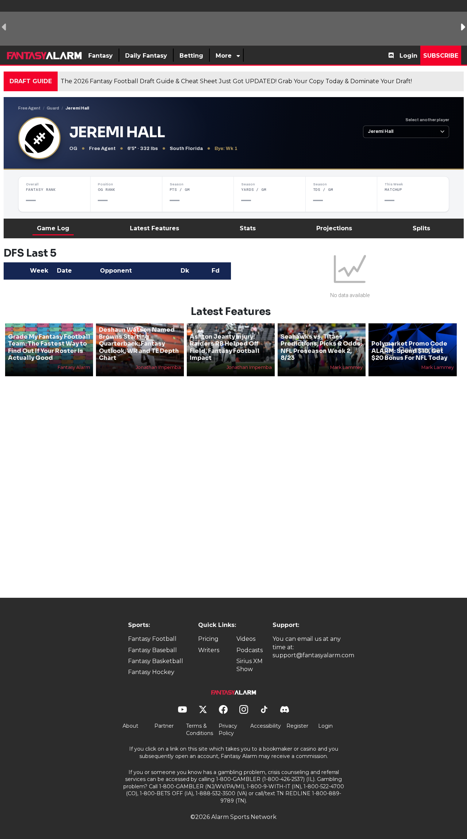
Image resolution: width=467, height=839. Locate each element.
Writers (208, 650)
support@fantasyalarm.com (313, 655)
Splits (421, 228)
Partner (164, 726)
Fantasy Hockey (151, 672)
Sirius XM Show (249, 665)
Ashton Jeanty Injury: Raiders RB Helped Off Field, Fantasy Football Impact (224, 347)
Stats (248, 228)
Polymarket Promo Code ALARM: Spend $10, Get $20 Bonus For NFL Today (409, 350)
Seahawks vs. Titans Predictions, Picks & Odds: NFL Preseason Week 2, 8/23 (321, 347)
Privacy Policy (228, 729)
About (130, 726)
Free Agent (29, 108)
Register (297, 726)
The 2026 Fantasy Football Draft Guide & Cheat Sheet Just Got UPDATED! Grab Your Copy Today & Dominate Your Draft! (236, 81)
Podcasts (249, 650)
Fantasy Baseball (152, 650)
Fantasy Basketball (155, 661)
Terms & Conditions (199, 729)
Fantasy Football (152, 638)
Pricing (208, 638)
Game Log (53, 228)
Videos (245, 638)
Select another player (427, 120)
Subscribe (440, 55)
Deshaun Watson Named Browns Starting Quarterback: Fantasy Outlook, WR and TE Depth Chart (139, 344)
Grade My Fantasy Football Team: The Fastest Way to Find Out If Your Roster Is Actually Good (49, 347)
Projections (334, 228)
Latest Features (154, 228)
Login (408, 55)
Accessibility (265, 726)
